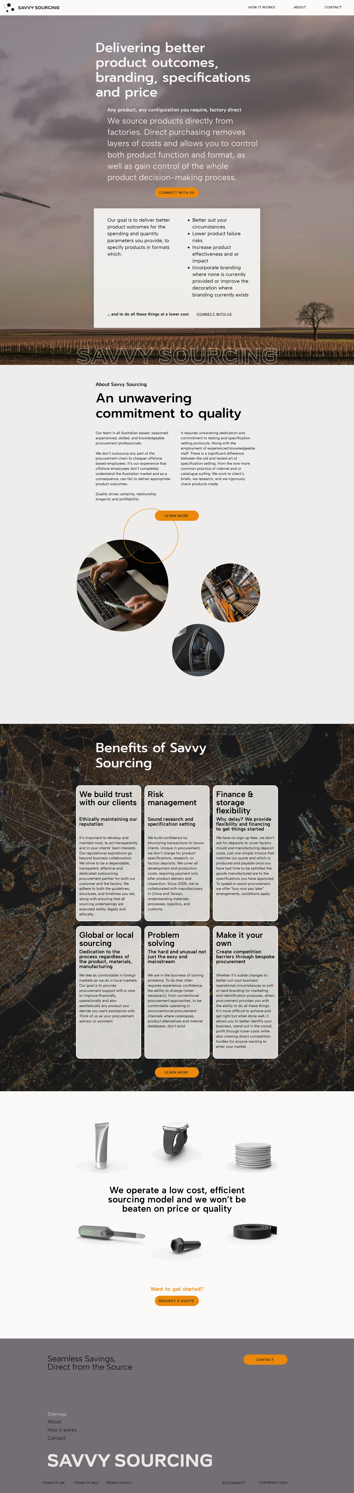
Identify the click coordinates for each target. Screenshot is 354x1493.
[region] (101, 1146)
